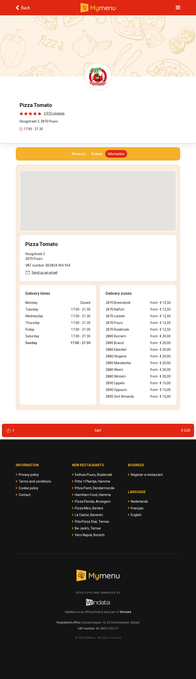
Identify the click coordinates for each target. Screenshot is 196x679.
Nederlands (139, 501)
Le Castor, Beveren (89, 515)
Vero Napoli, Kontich (90, 535)
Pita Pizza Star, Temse (92, 521)
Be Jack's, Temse (88, 528)
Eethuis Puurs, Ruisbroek (93, 475)
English (136, 515)
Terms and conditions (35, 481)
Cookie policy (28, 488)
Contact (25, 495)
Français (137, 508)
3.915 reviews (54, 113)
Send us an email (44, 272)
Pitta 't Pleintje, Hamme (92, 481)
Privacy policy (29, 475)
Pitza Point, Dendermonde (94, 488)
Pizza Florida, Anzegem (93, 501)
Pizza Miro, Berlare (89, 508)
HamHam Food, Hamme (93, 495)
